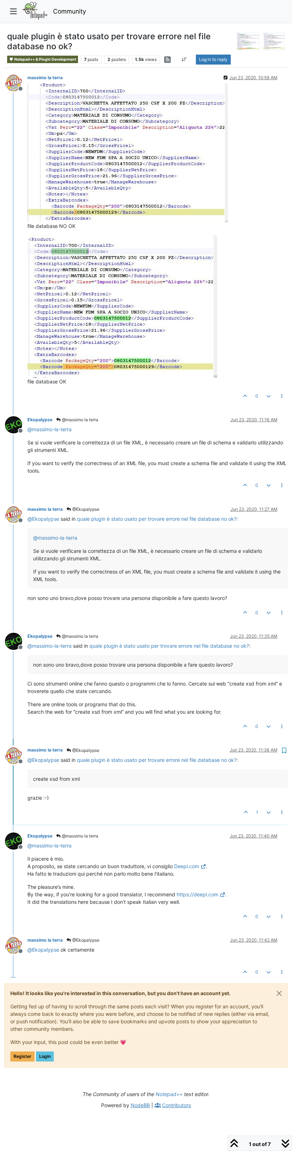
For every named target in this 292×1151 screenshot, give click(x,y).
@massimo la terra (79, 419)
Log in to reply (213, 59)
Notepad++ (169, 1094)
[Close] (279, 993)
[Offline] (16, 82)
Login (45, 1056)
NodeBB (140, 1105)
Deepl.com (186, 866)
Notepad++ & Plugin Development (45, 59)
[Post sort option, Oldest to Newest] (184, 60)
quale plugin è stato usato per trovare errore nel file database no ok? (156, 519)
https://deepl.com (197, 894)
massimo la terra (45, 77)
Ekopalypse (39, 419)
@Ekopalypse (85, 509)
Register (22, 1056)
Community (69, 11)
